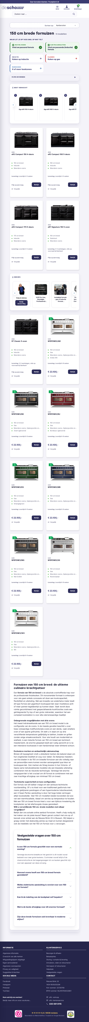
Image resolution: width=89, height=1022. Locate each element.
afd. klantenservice (56, 1000)
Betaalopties (51, 956)
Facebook (6, 981)
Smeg (44, 765)
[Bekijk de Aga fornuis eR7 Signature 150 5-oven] (62, 213)
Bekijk (36, 185)
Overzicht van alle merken (13, 956)
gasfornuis (62, 787)
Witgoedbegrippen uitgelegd (14, 960)
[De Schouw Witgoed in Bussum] (13, 7)
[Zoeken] (73, 13)
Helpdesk (50, 969)
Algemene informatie (10, 953)
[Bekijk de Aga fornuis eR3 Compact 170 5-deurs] (26, 213)
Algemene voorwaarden (12, 966)
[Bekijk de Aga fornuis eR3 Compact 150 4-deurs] (26, 140)
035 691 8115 (55, 1004)
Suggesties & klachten (11, 972)
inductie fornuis (34, 740)
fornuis (24, 704)
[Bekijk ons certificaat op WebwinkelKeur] (18, 1014)
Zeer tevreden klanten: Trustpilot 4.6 (44, 2)
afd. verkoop (54, 997)
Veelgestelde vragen (54, 972)
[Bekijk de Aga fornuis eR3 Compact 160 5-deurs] (62, 140)
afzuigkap (31, 776)
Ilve (19, 759)
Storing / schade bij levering (57, 960)
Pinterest (6, 988)
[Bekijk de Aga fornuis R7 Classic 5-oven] (26, 327)
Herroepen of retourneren (56, 966)
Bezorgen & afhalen (53, 953)
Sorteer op (49, 25)
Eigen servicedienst (10, 963)
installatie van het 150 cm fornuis (35, 823)
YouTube (6, 991)
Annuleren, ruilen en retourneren (58, 963)
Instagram (6, 985)
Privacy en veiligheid (10, 969)
